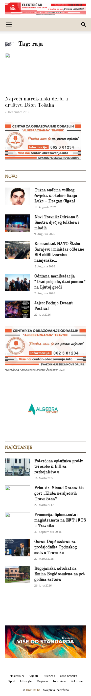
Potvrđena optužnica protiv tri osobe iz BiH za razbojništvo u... (58, 466)
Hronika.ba (33, 690)
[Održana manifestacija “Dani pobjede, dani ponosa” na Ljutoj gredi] (17, 282)
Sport (11, 681)
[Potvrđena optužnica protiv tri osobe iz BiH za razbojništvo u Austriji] (17, 467)
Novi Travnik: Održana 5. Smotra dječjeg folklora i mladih (57, 222)
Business (49, 676)
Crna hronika (68, 676)
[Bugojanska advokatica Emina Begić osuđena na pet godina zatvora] (17, 574)
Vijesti (33, 676)
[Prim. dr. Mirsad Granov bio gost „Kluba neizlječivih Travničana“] (17, 493)
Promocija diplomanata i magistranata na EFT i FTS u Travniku (60, 520)
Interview (59, 681)
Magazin (42, 681)
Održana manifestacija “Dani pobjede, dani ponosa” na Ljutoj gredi (59, 281)
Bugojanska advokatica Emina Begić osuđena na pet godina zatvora (59, 574)
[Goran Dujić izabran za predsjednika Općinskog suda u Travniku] (17, 547)
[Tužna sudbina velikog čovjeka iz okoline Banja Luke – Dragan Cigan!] (17, 196)
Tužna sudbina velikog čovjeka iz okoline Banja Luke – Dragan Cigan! (55, 195)
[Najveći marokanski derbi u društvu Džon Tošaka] (45, 73)
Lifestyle (26, 681)
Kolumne (77, 681)
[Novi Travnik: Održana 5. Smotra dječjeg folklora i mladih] (17, 223)
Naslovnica (17, 676)
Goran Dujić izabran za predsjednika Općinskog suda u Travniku (55, 547)
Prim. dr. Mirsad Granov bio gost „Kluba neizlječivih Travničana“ (59, 493)
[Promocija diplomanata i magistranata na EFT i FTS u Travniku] (17, 520)
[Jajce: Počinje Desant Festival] (17, 309)
